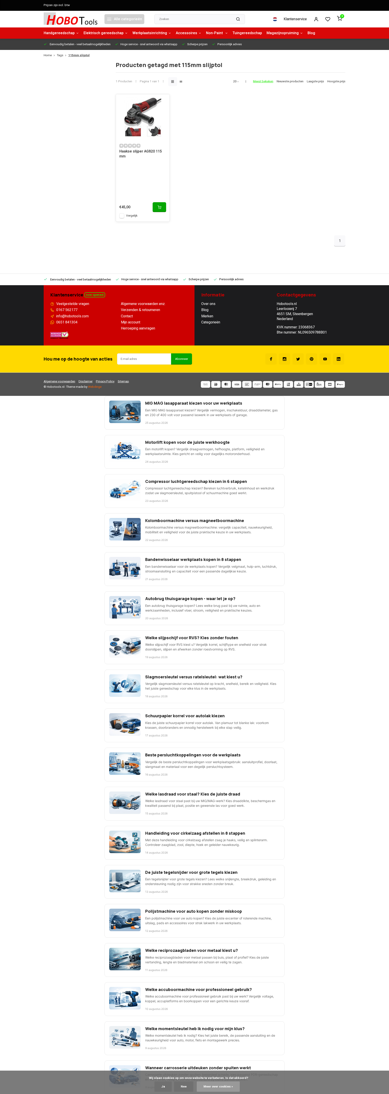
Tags (60, 55)
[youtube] (325, 359)
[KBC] (298, 384)
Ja (163, 1086)
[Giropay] (309, 384)
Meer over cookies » (218, 1086)
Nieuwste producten (290, 81)
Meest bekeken (263, 81)
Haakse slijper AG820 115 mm (140, 154)
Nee (184, 1086)
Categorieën (210, 322)
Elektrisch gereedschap (104, 33)
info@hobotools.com (72, 316)
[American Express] (288, 384)
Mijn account (130, 322)
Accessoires (186, 33)
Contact (127, 316)
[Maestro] (267, 384)
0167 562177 (66, 309)
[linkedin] (338, 359)
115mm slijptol (79, 55)
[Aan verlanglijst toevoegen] (162, 100)
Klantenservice (295, 19)
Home (48, 55)
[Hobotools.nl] (71, 19)
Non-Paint (215, 33)
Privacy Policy (105, 381)
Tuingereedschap (247, 33)
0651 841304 (66, 322)
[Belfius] (278, 384)
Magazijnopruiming (283, 33)
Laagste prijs (315, 81)
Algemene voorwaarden (59, 381)
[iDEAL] (216, 384)
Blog (311, 33)
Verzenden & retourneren (140, 309)
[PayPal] (340, 384)
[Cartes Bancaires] (330, 384)
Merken (207, 316)
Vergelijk (132, 215)
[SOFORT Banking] (257, 384)
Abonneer (181, 359)
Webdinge (95, 387)
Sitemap (123, 381)
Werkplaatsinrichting (149, 33)
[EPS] (319, 384)
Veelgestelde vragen (72, 303)
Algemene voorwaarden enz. (143, 303)
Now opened (95, 295)
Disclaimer (86, 381)
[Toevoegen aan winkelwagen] (159, 207)
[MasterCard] (226, 384)
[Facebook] (271, 359)
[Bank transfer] (205, 384)
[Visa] (236, 384)
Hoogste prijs (336, 81)
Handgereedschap (59, 33)
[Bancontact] (247, 384)
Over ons (208, 303)
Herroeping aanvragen (138, 328)
